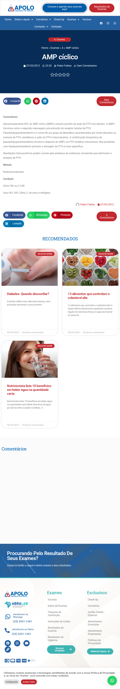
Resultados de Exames (55, 629)
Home (8, 19)
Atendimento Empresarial (95, 632)
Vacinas (86, 19)
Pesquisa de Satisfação (54, 614)
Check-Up (59, 19)
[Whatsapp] (115, 23)
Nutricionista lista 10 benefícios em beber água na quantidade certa (29, 390)
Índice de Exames (57, 605)
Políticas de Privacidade (94, 642)
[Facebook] (101, 23)
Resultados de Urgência (55, 639)
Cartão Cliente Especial (95, 614)
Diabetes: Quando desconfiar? (28, 294)
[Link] (8, 649)
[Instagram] (108, 23)
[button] (12, 101)
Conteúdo (39, 26)
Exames (71, 19)
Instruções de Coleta (59, 621)
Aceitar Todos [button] (29, 682)
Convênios (42, 19)
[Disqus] (60, 493)
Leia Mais (11, 314)
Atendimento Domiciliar (95, 623)
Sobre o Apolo (22, 19)
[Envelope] (26, 643)
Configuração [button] (12, 682)
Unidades (56, 26)
